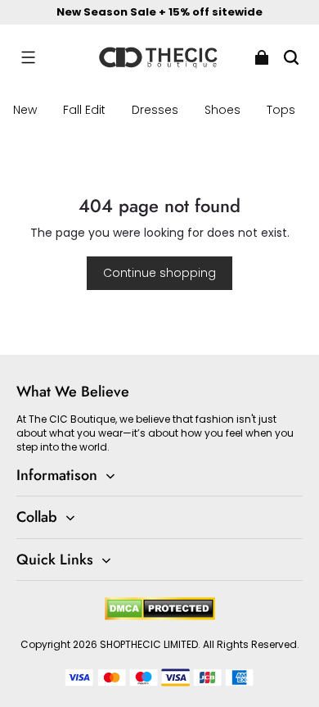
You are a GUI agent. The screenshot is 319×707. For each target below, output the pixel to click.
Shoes (222, 110)
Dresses (155, 110)
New (25, 110)
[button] (27, 57)
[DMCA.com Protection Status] (160, 616)
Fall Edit (84, 110)
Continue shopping (159, 273)
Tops (281, 110)
